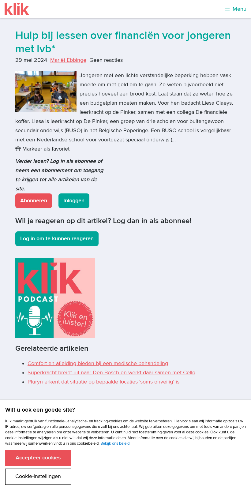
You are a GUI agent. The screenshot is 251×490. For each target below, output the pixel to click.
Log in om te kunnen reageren (57, 238)
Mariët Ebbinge (68, 60)
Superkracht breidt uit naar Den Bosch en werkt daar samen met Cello (111, 372)
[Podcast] (55, 298)
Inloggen (73, 200)
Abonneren (33, 200)
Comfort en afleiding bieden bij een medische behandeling (98, 363)
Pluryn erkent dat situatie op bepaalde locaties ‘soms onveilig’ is (103, 382)
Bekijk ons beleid (114, 443)
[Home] (17, 9)
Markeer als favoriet (45, 149)
